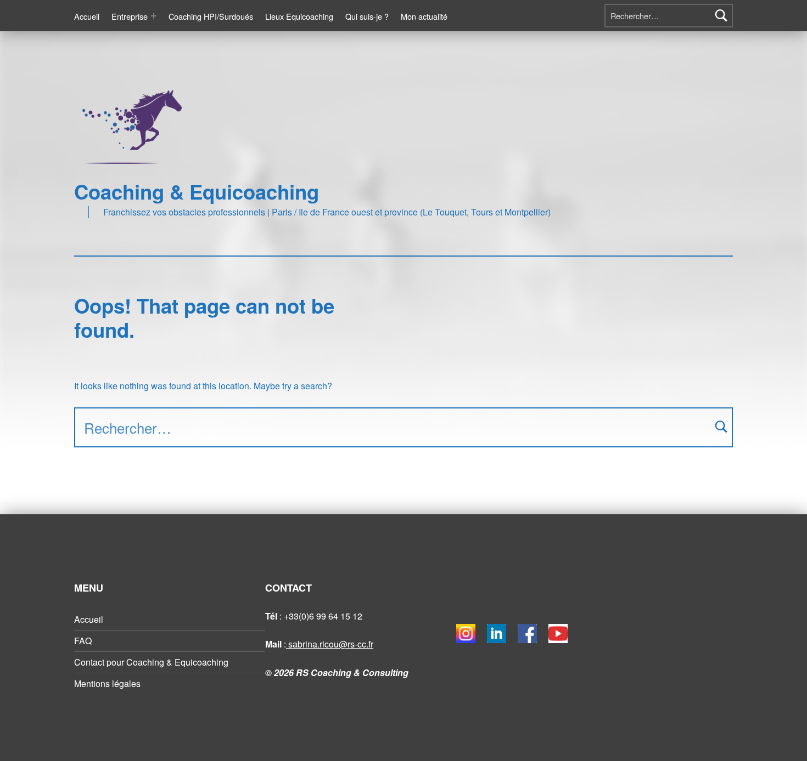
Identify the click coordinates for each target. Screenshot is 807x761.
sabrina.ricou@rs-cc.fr (329, 644)
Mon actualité (424, 16)
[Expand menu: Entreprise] (153, 16)
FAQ (83, 640)
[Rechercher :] (668, 15)
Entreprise (129, 16)
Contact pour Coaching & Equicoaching (151, 662)
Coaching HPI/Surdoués (211, 16)
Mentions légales (107, 683)
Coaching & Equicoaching (196, 191)
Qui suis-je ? (367, 16)
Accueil (86, 16)
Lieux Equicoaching (299, 16)
